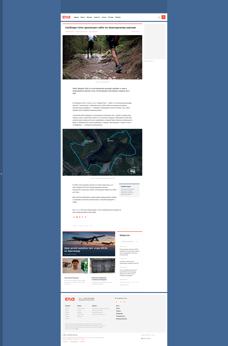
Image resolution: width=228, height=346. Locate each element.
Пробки (118, 17)
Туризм (94, 306)
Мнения (89, 17)
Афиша (76, 17)
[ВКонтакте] (116, 302)
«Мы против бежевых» (71, 278)
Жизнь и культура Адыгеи (98, 314)
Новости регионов (127, 241)
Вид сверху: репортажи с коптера (100, 308)
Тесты (118, 308)
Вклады (79, 310)
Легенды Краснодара (97, 310)
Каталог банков (81, 308)
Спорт (91, 225)
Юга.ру (80, 298)
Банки (83, 17)
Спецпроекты (120, 316)
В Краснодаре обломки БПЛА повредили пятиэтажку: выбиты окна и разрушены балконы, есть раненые (130, 252)
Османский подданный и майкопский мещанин (99, 278)
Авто (117, 306)
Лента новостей (124, 285)
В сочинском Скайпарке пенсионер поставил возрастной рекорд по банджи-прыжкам (127, 191)
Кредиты (79, 312)
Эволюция (119, 313)
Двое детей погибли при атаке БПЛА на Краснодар (85, 249)
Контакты (82, 341)
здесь (77, 329)
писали (78, 210)
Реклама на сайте (148, 61)
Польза (118, 311)
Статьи (104, 17)
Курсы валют (80, 314)
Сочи (86, 225)
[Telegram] (120, 302)
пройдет (94, 103)
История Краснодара (97, 312)
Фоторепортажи (121, 319)
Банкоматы (80, 316)
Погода (110, 17)
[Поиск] (163, 17)
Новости (97, 17)
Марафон (75, 225)
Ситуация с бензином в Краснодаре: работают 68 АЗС (129, 262)
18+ (159, 17)
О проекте (65, 341)
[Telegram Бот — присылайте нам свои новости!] (124, 302)
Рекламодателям (74, 341)
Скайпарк (81, 225)
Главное (67, 306)
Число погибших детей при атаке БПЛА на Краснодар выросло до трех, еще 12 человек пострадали (128, 272)
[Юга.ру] (66, 17)
